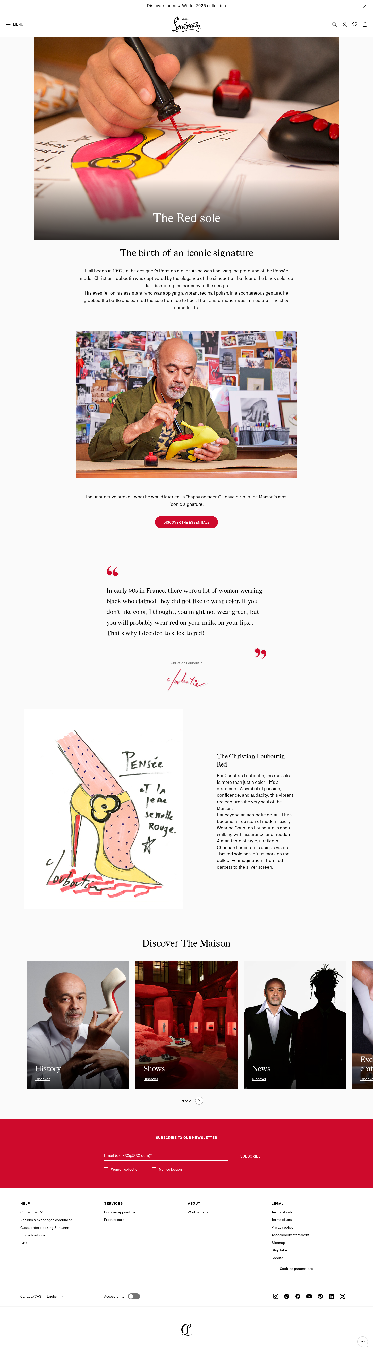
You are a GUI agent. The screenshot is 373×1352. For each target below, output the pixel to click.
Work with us (198, 1212)
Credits (277, 1258)
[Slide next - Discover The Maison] (199, 1101)
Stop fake (279, 1250)
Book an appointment (121, 1212)
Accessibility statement (290, 1235)
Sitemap (278, 1243)
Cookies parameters (296, 1269)
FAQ (23, 1243)
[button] (362, 1341)
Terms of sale (282, 1212)
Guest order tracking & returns (44, 1228)
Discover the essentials (186, 522)
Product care (114, 1220)
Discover (42, 1079)
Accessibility (114, 1296)
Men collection (170, 1169)
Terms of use (282, 1220)
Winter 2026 (194, 6)
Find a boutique (32, 1235)
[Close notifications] (364, 6)
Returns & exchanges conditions (46, 1220)
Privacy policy (282, 1227)
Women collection (125, 1169)
